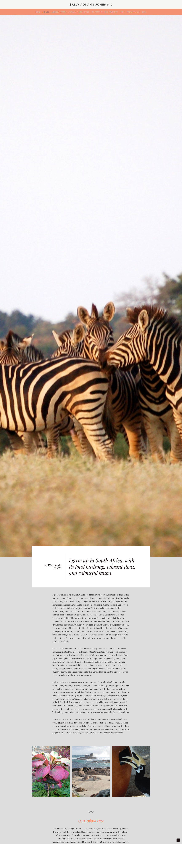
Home (38, 12)
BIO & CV (46, 12)
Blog (122, 12)
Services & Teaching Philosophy (105, 12)
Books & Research (59, 12)
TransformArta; (59, 722)
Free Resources (133, 12)
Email (144, 12)
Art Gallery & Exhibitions (79, 12)
